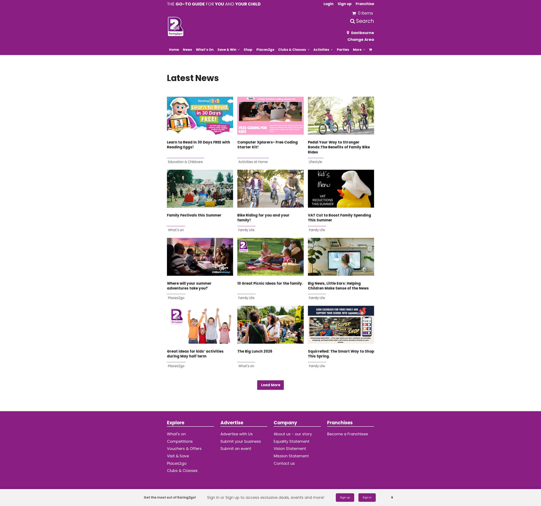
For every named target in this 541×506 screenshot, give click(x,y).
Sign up (345, 497)
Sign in (367, 497)
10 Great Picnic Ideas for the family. (270, 283)
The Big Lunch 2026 (254, 351)
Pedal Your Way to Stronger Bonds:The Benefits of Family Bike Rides (339, 147)
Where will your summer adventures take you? (189, 286)
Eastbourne (362, 32)
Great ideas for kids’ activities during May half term (195, 354)
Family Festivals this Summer (194, 215)
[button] (370, 49)
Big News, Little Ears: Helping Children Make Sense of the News (338, 286)
